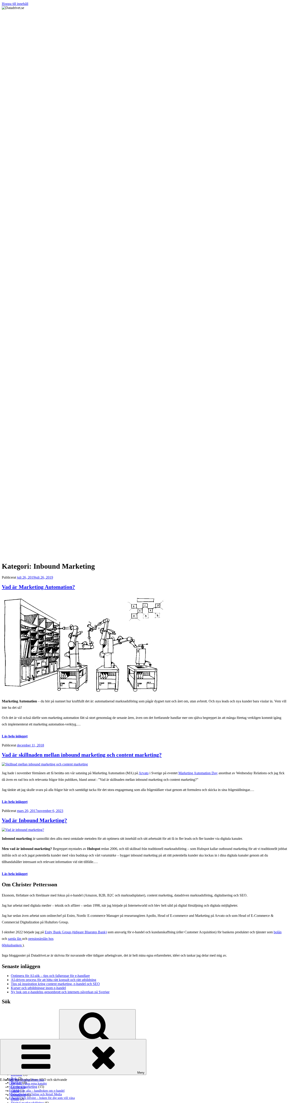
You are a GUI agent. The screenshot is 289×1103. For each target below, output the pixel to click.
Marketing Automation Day (198, 773)
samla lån (15, 939)
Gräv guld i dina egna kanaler (28, 1083)
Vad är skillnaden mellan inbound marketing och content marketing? (82, 755)
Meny (140, 1072)
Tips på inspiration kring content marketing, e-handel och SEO (55, 984)
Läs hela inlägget (15, 736)
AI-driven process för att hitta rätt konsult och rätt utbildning (53, 980)
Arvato (144, 773)
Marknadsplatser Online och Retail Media (35, 1094)
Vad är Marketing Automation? (38, 587)
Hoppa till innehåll (15, 4)
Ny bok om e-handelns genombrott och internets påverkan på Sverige (60, 992)
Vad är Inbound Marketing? (34, 820)
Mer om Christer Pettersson (26, 1080)
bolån (278, 932)
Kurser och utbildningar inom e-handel (38, 988)
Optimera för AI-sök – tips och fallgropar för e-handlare (50, 976)
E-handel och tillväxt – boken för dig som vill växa (42, 1098)
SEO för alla (17, 1087)
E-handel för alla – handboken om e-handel (37, 1090)
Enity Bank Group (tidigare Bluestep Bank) (76, 932)
